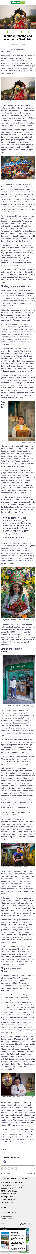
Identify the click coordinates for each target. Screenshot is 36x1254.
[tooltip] (2, 1168)
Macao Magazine (11, 1157)
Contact (3, 1227)
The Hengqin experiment (14, 1233)
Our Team (21, 1188)
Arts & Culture (13, 32)
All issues (21, 1185)
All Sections (22, 1182)
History (25, 32)
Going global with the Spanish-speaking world (17, 1243)
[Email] (4, 1161)
